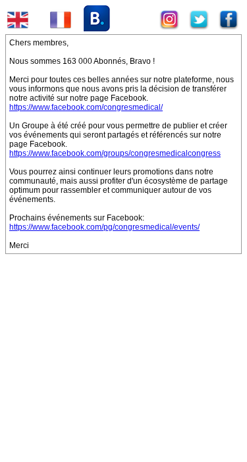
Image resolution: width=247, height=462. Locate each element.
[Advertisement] (104, 348)
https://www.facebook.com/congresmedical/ (86, 107)
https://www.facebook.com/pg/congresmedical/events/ (104, 227)
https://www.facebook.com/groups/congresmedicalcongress (115, 153)
